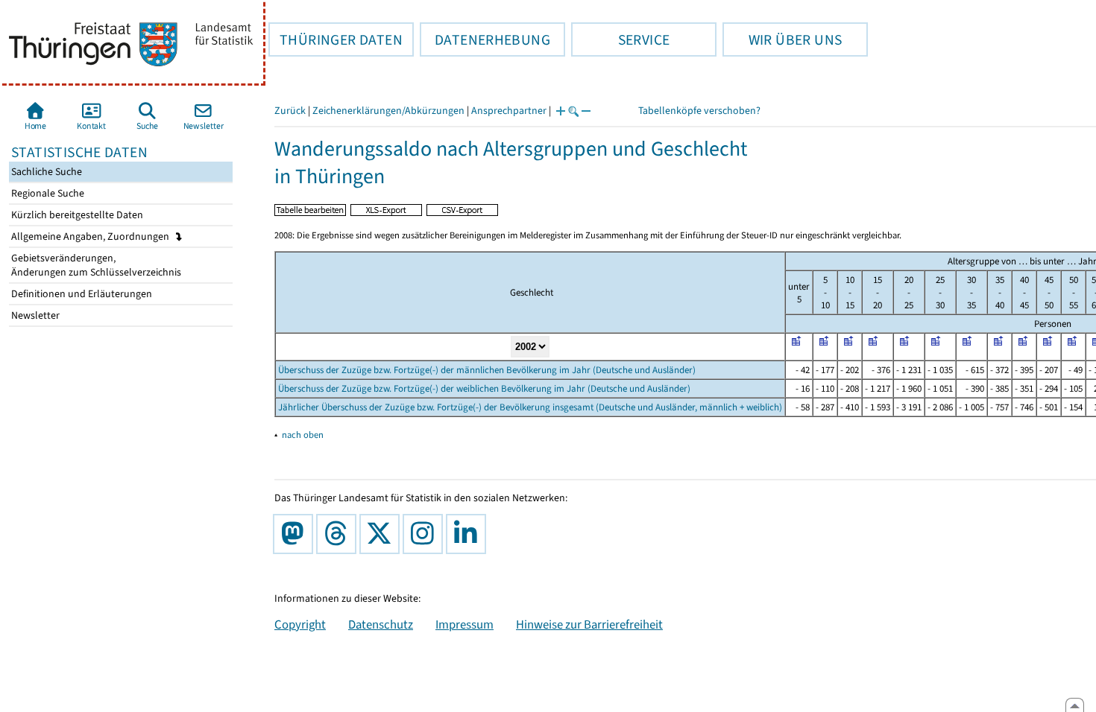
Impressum (464, 624)
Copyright (300, 624)
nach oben (303, 434)
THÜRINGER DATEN (335, 39)
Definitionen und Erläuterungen (80, 294)
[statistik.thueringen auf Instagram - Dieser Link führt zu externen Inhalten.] (425, 534)
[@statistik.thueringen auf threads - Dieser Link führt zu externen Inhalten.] (339, 534)
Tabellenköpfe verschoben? (699, 111)
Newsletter (34, 315)
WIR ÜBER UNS (782, 39)
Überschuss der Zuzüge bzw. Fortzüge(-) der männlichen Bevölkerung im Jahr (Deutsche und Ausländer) (487, 369)
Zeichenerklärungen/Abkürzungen (388, 111)
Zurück (290, 111)
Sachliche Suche (45, 172)
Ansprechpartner (509, 111)
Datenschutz (380, 624)
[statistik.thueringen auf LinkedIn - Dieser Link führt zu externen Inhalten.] (469, 534)
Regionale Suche (46, 193)
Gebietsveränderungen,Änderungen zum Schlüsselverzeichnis (95, 265)
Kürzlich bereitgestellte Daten (76, 215)
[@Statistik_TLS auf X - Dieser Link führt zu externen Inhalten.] (382, 534)
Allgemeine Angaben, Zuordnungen (91, 236)
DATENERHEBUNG (485, 39)
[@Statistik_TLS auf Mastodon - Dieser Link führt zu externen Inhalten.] (296, 534)
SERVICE (620, 39)
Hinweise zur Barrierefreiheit (589, 624)
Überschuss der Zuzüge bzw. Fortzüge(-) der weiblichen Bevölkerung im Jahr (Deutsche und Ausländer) (484, 388)
